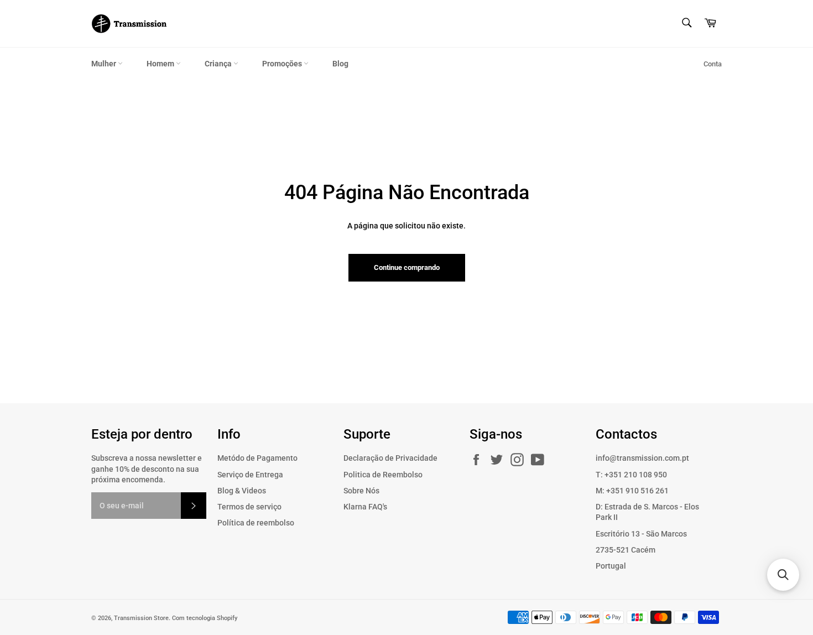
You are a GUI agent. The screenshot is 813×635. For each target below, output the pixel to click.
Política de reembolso (255, 522)
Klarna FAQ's (365, 506)
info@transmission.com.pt (642, 458)
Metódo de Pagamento (257, 458)
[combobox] (686, 23)
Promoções (283, 63)
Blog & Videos (241, 490)
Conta (712, 64)
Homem (161, 63)
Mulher (104, 63)
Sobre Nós (361, 490)
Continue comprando (407, 267)
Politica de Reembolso (383, 474)
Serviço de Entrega (250, 474)
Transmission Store (141, 618)
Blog (340, 63)
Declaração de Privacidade (390, 458)
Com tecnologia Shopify (204, 618)
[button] (783, 575)
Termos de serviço (249, 506)
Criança (219, 63)
